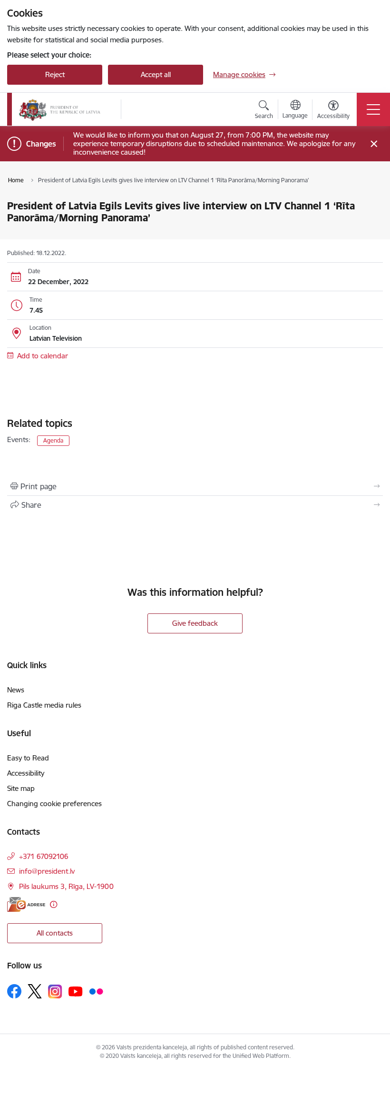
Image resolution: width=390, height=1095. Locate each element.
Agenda (53, 440)
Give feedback (195, 623)
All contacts (55, 932)
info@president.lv (47, 871)
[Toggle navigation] (373, 109)
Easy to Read (28, 757)
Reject (55, 74)
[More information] (53, 904)
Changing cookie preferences (54, 803)
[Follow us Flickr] (96, 990)
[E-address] (26, 904)
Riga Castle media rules (44, 705)
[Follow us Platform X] (35, 991)
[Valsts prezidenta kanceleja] (59, 109)
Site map (21, 788)
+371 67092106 (43, 856)
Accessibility (25, 773)
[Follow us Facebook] (14, 991)
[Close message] (374, 144)
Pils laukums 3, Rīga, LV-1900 (66, 886)
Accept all (156, 74)
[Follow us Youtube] (75, 990)
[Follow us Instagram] (55, 991)
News (15, 689)
